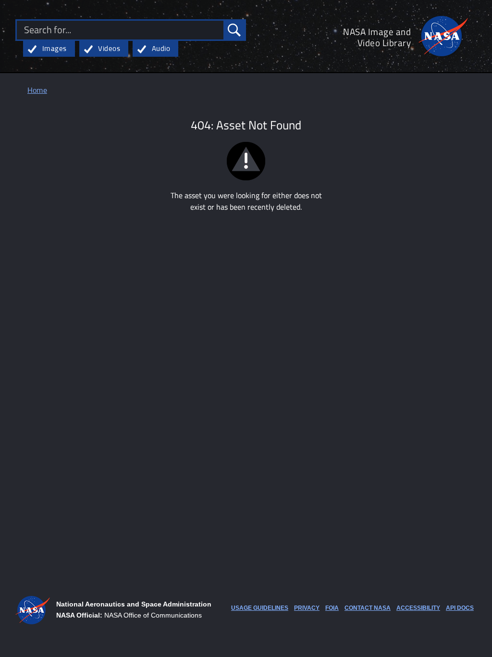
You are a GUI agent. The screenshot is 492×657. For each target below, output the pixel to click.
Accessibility (418, 608)
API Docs (460, 608)
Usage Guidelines (259, 608)
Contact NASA (367, 608)
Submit (234, 30)
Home (37, 90)
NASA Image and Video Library (377, 37)
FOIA (332, 608)
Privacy (307, 608)
